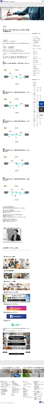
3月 (34, 83)
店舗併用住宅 (14, 383)
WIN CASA (3, 393)
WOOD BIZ (3, 394)
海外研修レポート (37, 389)
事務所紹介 (25, 391)
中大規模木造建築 (4, 390)
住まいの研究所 (36, 38)
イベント (35, 54)
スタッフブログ (26, 394)
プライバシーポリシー (27, 396)
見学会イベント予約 (37, 398)
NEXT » (27, 352)
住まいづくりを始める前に (6, 384)
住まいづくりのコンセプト (6, 382)
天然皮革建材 (36, 386)
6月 (37, 89)
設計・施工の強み (4, 383)
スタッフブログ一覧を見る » (16, 353)
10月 (40, 96)
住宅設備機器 (35, 42)
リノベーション (26, 382)
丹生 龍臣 (4, 27)
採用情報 (24, 395)
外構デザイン (35, 53)
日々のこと (35, 51)
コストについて (4, 387)
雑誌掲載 (35, 393)
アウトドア (35, 36)
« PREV (5, 352)
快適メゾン (3, 392)
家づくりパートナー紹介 (38, 388)
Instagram (25, 393)
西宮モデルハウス (36, 71)
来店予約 (35, 397)
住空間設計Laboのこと (37, 46)
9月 (37, 87)
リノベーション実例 (26, 386)
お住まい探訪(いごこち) (16, 385)
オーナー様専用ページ (38, 392)
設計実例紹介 (35, 60)
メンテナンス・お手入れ (37, 65)
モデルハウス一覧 (15, 388)
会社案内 (24, 389)
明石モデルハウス (36, 73)
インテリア (35, 56)
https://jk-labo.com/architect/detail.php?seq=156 (12, 242)
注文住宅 (13, 382)
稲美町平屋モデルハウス (16, 389)
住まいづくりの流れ (4, 385)
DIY (34, 44)
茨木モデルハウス (36, 70)
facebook (25, 392)
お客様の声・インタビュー (37, 59)
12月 (34, 96)
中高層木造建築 (4, 391)
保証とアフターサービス (5, 386)
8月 (40, 87)
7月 (34, 89)
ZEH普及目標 (36, 387)
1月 (34, 92)
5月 (40, 89)
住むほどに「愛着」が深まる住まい (37, 40)
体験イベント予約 (37, 399)
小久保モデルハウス (15, 390)
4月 (34, 90)
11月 (34, 87)
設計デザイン (35, 62)
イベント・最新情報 (37, 396)
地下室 (13, 395)
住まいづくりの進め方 (37, 49)
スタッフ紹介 (25, 390)
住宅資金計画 (35, 68)
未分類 (34, 75)
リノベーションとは (26, 383)
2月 (40, 90)
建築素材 (35, 66)
